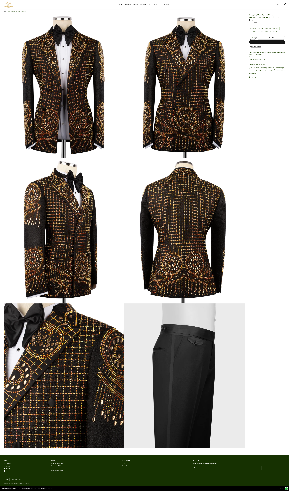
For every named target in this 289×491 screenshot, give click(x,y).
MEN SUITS (127, 4)
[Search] (281, 4)
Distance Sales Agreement (57, 468)
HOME (120, 4)
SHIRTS (135, 4)
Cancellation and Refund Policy (58, 466)
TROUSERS (143, 4)
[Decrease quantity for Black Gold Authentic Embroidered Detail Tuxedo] (250, 38)
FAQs (123, 464)
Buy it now (267, 42)
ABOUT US (166, 4)
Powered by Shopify (25, 484)
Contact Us (124, 466)
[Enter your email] (260, 468)
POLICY (53, 460)
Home (5, 11)
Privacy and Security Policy (57, 464)
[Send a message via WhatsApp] (286, 488)
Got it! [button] (281, 488)
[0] (284, 4)
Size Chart (124, 468)
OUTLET (150, 4)
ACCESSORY (157, 4)
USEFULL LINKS (126, 460)
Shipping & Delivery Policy (57, 470)
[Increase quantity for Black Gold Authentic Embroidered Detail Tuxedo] (254, 38)
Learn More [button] (48, 488)
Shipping (255, 22)
